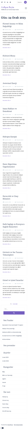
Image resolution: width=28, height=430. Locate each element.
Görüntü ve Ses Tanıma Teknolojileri (12, 253)
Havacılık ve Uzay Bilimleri (10, 197)
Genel (4, 382)
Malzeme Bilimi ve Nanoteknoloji (11, 332)
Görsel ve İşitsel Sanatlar (13, 280)
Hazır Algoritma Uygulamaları (10, 165)
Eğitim (4, 379)
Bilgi (3, 372)
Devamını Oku (6, 47)
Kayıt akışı (5, 404)
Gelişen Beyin (7, 7)
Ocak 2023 (5, 357)
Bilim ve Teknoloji (7, 375)
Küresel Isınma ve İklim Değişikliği (13, 25)
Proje (3, 386)
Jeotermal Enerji (10, 83)
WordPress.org (6, 411)
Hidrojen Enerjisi (10, 137)
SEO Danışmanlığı (18, 425)
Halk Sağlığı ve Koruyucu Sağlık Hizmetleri (13, 225)
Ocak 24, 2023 (7, 29)
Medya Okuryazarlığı (8, 328)
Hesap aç (5, 397)
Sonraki (15, 304)
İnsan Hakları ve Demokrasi (10, 110)
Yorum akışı (5, 407)
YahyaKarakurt (19, 29)
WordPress (10, 425)
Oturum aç (5, 400)
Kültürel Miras (9, 56)
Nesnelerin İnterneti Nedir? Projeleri (12, 325)
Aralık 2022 (5, 361)
